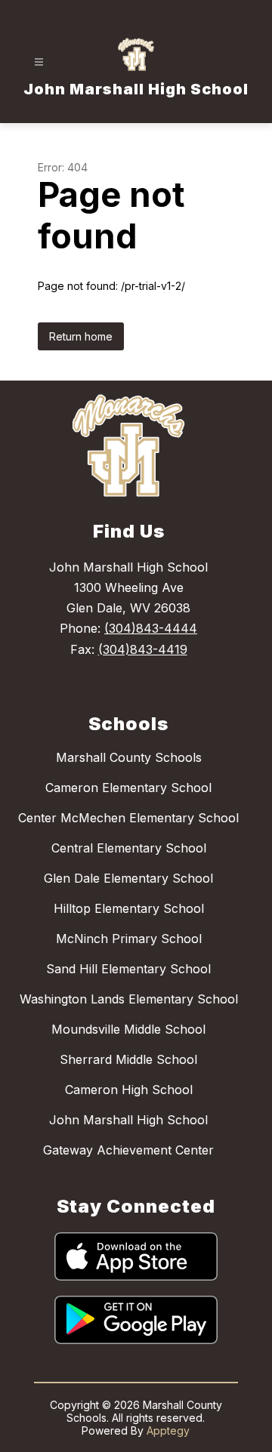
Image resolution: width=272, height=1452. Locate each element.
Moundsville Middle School (128, 1029)
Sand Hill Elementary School (128, 968)
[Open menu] (39, 62)
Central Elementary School (128, 847)
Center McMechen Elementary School (128, 817)
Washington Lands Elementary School (129, 999)
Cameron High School (129, 1089)
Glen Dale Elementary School (128, 878)
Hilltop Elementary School (129, 908)
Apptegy (168, 1430)
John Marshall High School (128, 1119)
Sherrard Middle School (128, 1059)
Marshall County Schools (129, 757)
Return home (81, 336)
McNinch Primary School (129, 938)
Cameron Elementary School (128, 787)
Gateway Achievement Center (128, 1150)
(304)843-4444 (150, 628)
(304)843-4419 (142, 649)
